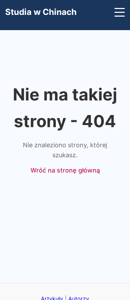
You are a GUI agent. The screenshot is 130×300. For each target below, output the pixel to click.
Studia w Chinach (41, 12)
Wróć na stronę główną (65, 170)
